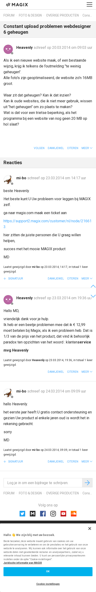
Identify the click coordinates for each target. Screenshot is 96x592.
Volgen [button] (39, 148)
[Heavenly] (8, 49)
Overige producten (62, 15)
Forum (8, 15)
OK (48, 571)
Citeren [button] (72, 148)
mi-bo (21, 178)
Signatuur (15, 278)
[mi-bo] (8, 179)
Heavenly (25, 47)
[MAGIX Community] (17, 4)
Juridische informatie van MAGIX (22, 562)
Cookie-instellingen (48, 583)
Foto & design (30, 15)
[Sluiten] (90, 528)
